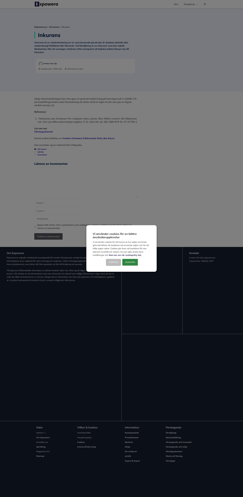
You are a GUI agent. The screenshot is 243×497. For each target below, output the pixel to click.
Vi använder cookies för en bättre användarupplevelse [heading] (115, 235)
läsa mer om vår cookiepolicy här (125, 255)
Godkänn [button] (130, 262)
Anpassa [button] (113, 262)
